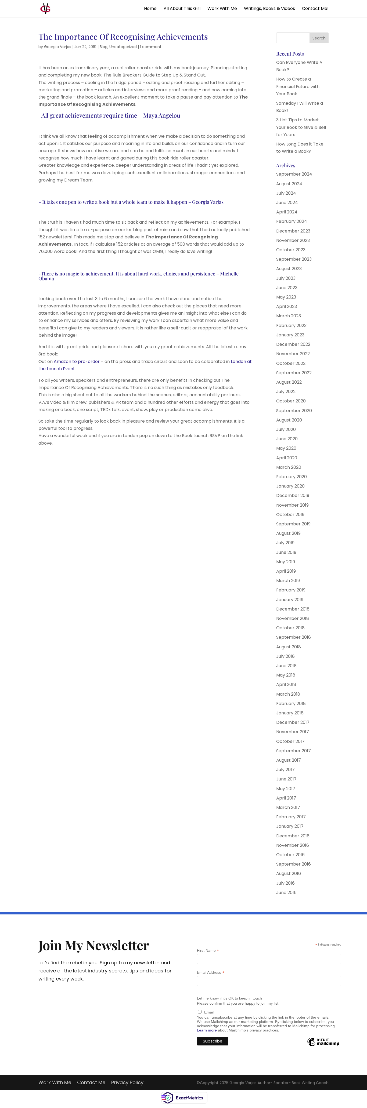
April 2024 (286, 212)
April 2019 (286, 571)
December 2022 (293, 344)
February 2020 (291, 477)
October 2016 (290, 855)
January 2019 (289, 600)
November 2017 (292, 732)
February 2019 (290, 590)
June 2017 (286, 779)
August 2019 (288, 533)
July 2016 (285, 883)
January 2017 (290, 826)
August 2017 (288, 760)
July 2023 (286, 278)
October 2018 (290, 628)
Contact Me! (315, 9)
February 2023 (291, 325)
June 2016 (286, 892)
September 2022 (294, 373)
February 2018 (291, 703)
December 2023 (293, 231)
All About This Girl (182, 9)
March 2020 (288, 467)
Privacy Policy (127, 1083)
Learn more (207, 1030)
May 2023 (286, 297)
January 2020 (290, 486)
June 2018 (286, 666)
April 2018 (286, 684)
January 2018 (290, 713)
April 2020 (286, 458)
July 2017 (285, 769)
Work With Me (222, 9)
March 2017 (288, 807)
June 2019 (286, 552)
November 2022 (293, 354)
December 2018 (293, 609)
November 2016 (292, 845)
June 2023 (286, 288)
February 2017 (291, 817)
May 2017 (285, 789)
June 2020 (287, 439)
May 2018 (285, 675)
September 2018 (293, 637)
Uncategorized (123, 46)
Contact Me (91, 1083)
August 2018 (288, 647)
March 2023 (288, 316)
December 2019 (292, 495)
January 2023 (290, 335)
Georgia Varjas (57, 46)
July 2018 (285, 656)
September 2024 (294, 174)
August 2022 (289, 382)
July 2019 (285, 543)
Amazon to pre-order (76, 361)
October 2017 (290, 741)
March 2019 (288, 580)
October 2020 (291, 401)
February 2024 (291, 221)
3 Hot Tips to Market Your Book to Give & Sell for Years (301, 127)
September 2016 (293, 864)
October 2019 (290, 514)
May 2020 (286, 448)
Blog (103, 46)
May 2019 (285, 562)
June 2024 (287, 202)
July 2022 (286, 391)
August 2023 (289, 269)
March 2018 (288, 694)
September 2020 (294, 411)
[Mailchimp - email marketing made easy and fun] (323, 1046)
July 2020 (286, 429)
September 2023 (294, 259)
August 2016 (288, 873)
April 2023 (286, 306)
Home (150, 9)
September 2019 (293, 524)
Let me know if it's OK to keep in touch (229, 998)
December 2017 (293, 722)
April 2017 (286, 798)
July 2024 (286, 193)
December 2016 (293, 836)
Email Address (210, 972)
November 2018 (292, 618)
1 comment (150, 46)
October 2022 (290, 363)
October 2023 (290, 250)
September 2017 (293, 751)
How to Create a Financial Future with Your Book (297, 86)
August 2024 (289, 184)
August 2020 (289, 420)
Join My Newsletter (93, 944)
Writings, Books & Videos (269, 9)
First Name (208, 950)
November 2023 (293, 240)
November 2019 (292, 505)
